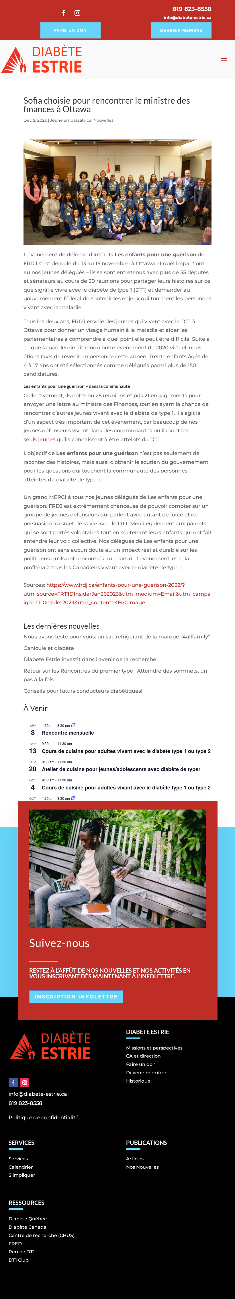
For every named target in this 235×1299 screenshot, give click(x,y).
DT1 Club (19, 1260)
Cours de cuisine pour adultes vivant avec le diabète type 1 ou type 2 (126, 751)
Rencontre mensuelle (68, 732)
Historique (138, 1081)
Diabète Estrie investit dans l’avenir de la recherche (89, 659)
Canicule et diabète (49, 648)
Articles (135, 1158)
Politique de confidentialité (44, 1117)
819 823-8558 (25, 1103)
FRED (15, 1243)
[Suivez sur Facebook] (63, 13)
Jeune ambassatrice (70, 120)
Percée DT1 (22, 1252)
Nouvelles (103, 120)
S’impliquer (22, 1175)
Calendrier (21, 1167)
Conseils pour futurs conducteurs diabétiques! (82, 691)
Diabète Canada (27, 1227)
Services (18, 1158)
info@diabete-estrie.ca (187, 17)
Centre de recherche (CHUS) (42, 1235)
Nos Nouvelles (142, 1167)
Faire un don (70, 30)
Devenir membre (181, 30)
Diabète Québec (28, 1218)
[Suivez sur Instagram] (77, 13)
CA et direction (143, 1056)
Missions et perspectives (154, 1048)
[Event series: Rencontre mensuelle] (73, 725)
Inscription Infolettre (76, 997)
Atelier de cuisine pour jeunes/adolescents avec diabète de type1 (121, 769)
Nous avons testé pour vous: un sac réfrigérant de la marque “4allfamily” (116, 637)
